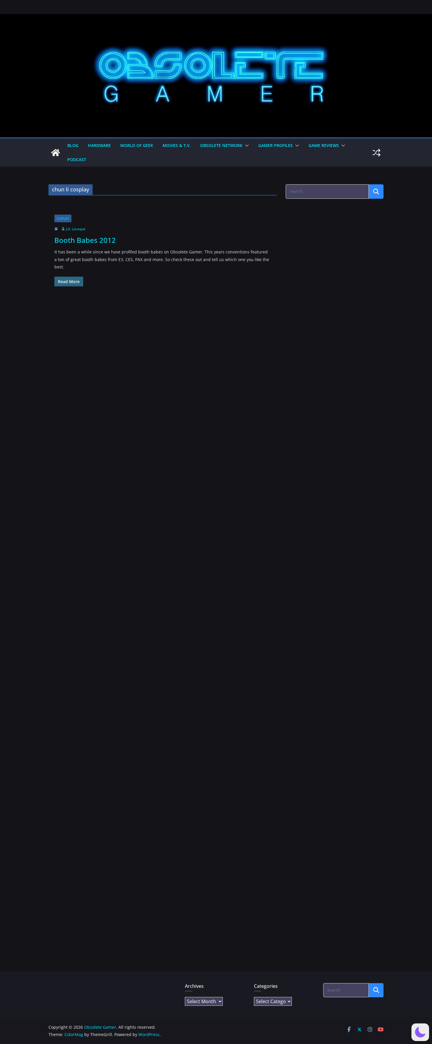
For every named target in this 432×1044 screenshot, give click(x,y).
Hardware (99, 145)
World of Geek (136, 145)
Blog (72, 145)
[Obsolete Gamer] (55, 153)
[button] (245, 145)
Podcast (76, 159)
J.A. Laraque (76, 228)
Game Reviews (324, 145)
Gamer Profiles (275, 145)
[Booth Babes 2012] (162, 210)
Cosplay (63, 218)
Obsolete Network (221, 145)
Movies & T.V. (177, 145)
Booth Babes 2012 (85, 240)
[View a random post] (376, 153)
